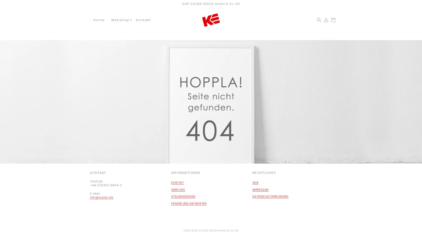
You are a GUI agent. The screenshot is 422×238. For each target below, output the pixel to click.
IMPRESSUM (261, 190)
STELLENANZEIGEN (183, 196)
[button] (319, 20)
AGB (255, 182)
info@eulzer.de (101, 197)
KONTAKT (177, 182)
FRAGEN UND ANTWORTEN (188, 203)
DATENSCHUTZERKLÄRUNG (271, 196)
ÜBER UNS (178, 190)
